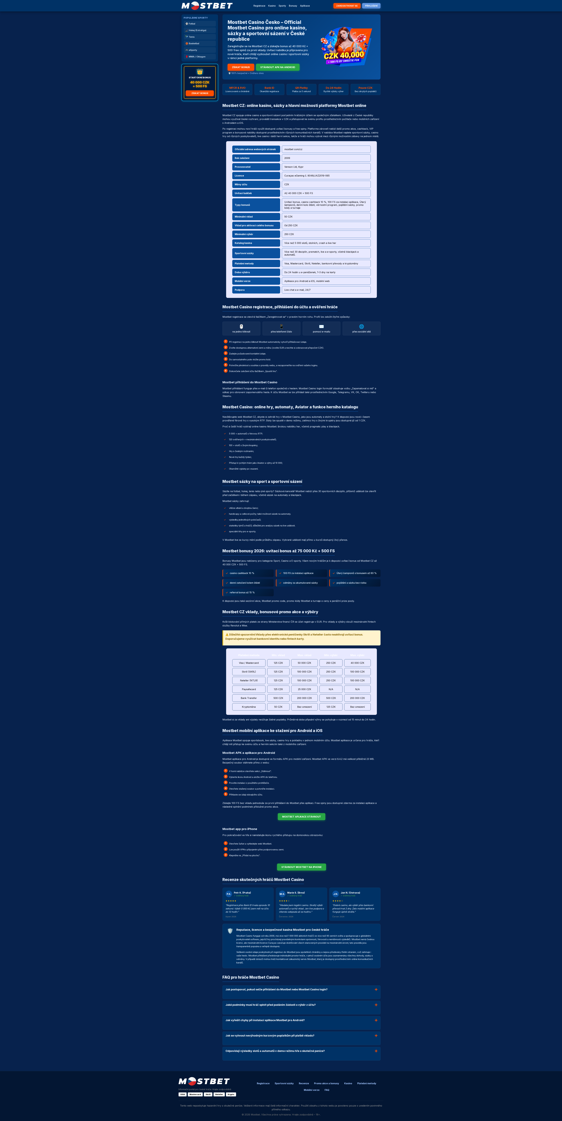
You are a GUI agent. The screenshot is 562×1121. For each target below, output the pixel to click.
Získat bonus (199, 93)
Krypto (231, 1094)
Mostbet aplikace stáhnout (301, 816)
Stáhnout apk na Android (277, 67)
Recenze (304, 1083)
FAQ (327, 1089)
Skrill (208, 1094)
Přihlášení (371, 6)
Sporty (282, 5)
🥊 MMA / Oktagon (195, 56)
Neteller (219, 1094)
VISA (182, 1094)
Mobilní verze (311, 1089)
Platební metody (366, 1083)
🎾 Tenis (190, 36)
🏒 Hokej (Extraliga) (195, 30)
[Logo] (207, 5)
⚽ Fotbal (190, 23)
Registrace (259, 5)
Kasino (272, 5)
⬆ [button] (556, 1115)
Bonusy (293, 5)
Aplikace (305, 5)
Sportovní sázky (284, 1083)
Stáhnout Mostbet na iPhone (301, 867)
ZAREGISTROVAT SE (347, 6)
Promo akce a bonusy (326, 1083)
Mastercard (195, 1094)
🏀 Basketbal (192, 43)
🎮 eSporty (191, 50)
